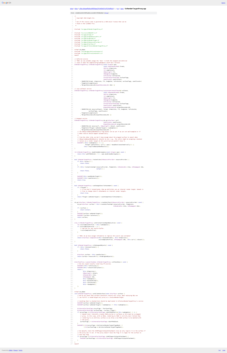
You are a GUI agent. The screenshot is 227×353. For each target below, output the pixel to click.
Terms (20, 350)
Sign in (223, 3)
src (118, 9)
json (223, 350)
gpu (122, 9)
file (106, 13)
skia (71, 9)
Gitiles (10, 350)
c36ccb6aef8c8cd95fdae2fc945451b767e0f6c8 (96, 9)
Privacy (15, 350)
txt (219, 350)
